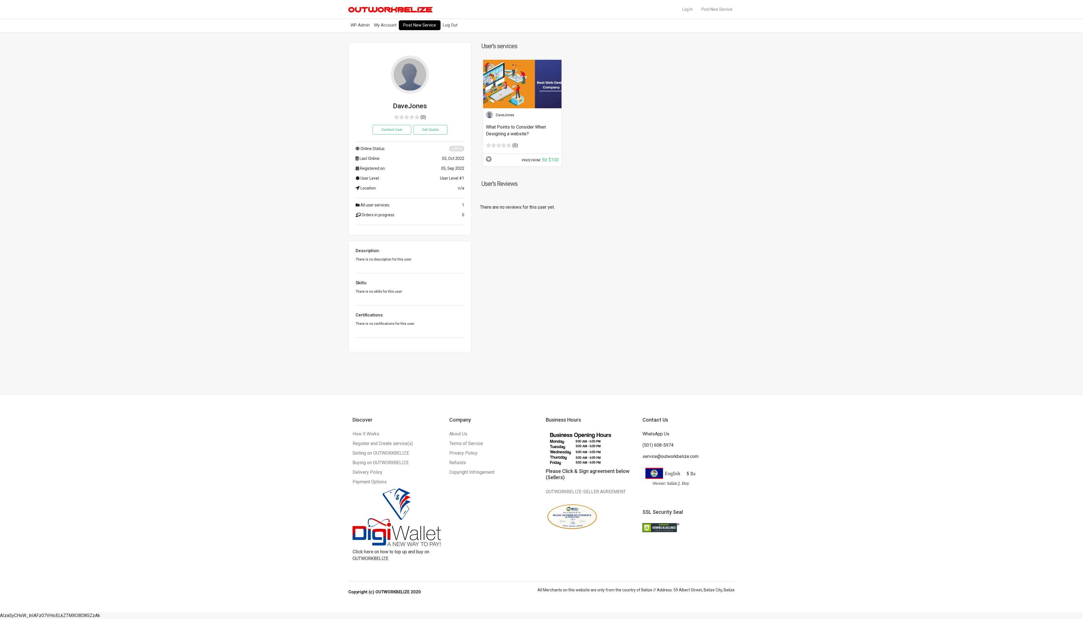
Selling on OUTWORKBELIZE (381, 453)
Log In (687, 9)
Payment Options (370, 481)
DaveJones (505, 115)
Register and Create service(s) (383, 443)
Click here (363, 551)
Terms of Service (466, 443)
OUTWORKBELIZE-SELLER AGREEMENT (586, 491)
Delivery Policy (367, 472)
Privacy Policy (463, 453)
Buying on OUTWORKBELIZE (381, 462)
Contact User (391, 129)
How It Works (366, 434)
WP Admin (360, 25)
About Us (458, 434)
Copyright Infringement (471, 472)
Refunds (457, 462)
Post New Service (716, 9)
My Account (385, 25)
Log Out (450, 25)
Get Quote (430, 129)
